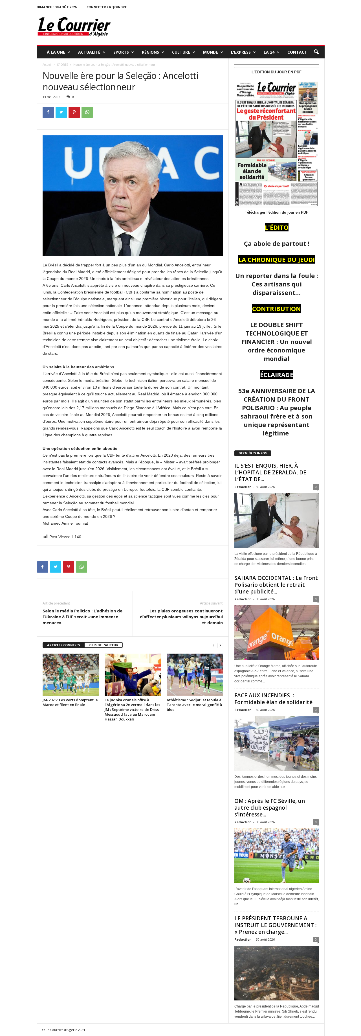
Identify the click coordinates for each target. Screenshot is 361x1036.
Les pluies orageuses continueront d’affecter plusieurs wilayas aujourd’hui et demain (181, 616)
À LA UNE (56, 52)
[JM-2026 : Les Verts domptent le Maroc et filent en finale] (71, 675)
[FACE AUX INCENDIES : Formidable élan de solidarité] (276, 743)
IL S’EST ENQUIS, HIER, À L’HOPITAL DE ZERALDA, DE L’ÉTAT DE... (270, 472)
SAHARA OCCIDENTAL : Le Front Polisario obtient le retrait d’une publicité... (276, 584)
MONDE (210, 52)
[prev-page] (213, 645)
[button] (316, 52)
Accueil (47, 65)
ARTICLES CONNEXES (63, 645)
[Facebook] (48, 112)
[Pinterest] (74, 112)
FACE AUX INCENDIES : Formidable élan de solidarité (273, 699)
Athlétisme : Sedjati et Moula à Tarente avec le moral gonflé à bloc (194, 704)
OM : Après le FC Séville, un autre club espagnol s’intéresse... (269, 807)
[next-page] (220, 645)
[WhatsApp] (87, 112)
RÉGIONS (150, 52)
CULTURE (181, 52)
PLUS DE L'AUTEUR (103, 645)
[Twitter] (61, 112)
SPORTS (121, 52)
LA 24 (269, 52)
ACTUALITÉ (89, 52)
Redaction (243, 487)
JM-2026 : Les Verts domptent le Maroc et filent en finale (70, 702)
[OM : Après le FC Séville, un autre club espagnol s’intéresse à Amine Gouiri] (276, 855)
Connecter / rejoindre (107, 7)
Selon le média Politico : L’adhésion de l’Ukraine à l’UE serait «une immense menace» (82, 616)
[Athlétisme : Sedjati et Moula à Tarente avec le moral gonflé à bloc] (195, 675)
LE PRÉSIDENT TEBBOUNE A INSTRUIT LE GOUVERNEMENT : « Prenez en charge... (275, 925)
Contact (297, 52)
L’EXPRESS (241, 52)
